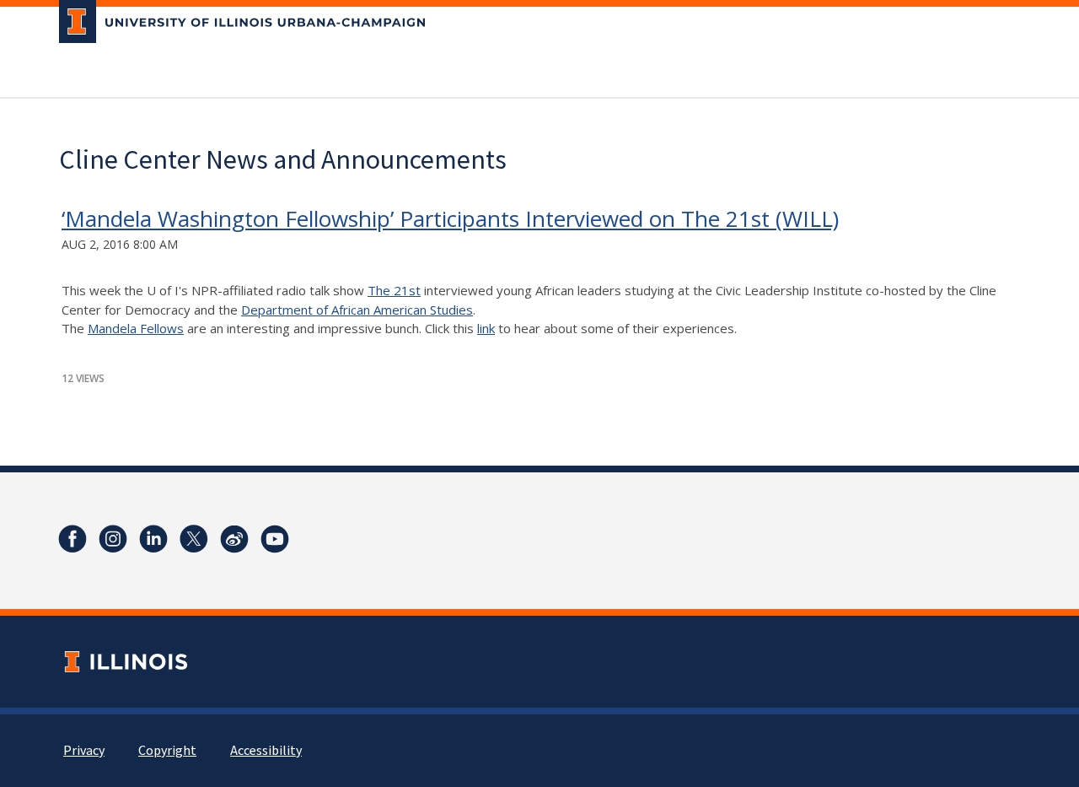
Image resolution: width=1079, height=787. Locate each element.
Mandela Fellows (136, 328)
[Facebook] (72, 539)
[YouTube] (274, 539)
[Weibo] (234, 539)
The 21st (394, 290)
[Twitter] (193, 539)
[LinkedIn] (153, 539)
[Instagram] (113, 539)
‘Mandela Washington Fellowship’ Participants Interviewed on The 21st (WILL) (450, 218)
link (486, 328)
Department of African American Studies (357, 309)
